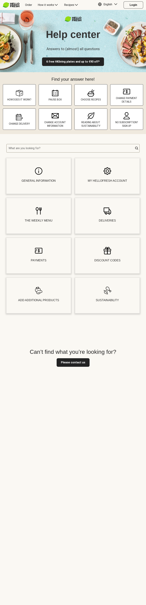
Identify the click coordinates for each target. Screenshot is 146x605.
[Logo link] (73, 20)
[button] (108, 5)
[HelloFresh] (11, 5)
